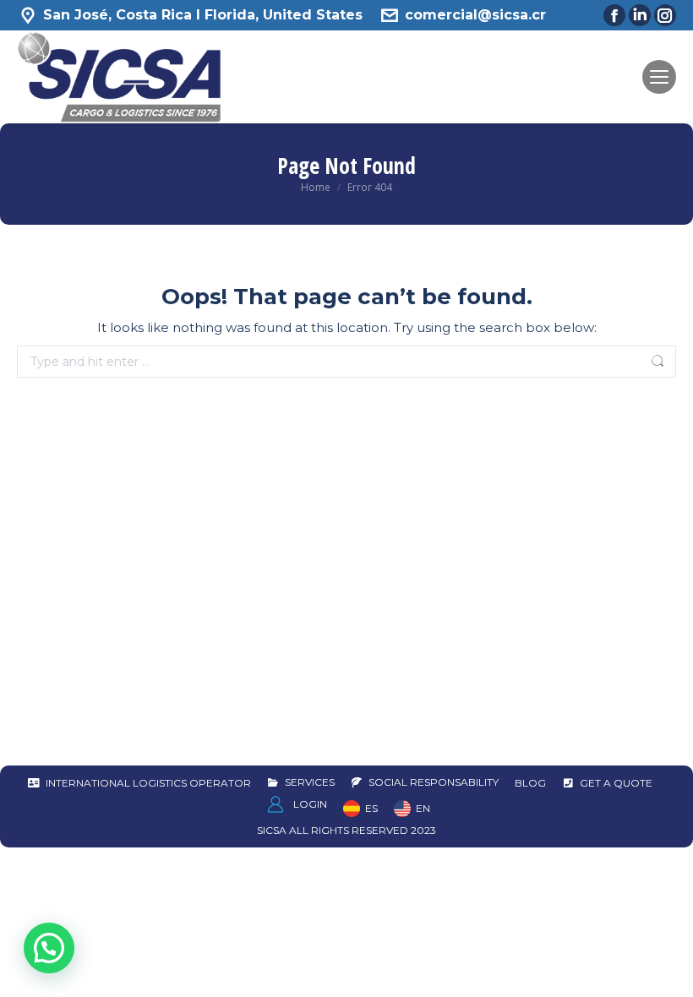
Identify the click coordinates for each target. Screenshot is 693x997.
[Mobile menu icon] (659, 77)
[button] (49, 948)
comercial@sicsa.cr (475, 15)
